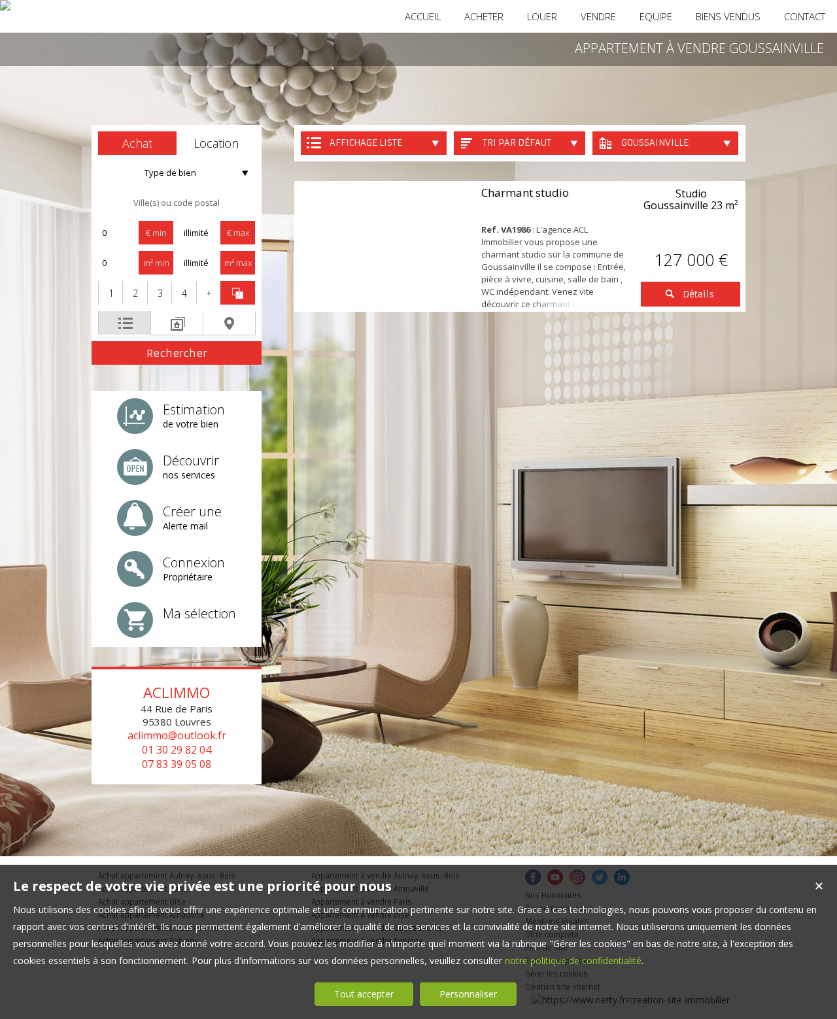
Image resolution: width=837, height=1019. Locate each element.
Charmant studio (525, 192)
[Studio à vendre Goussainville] (384, 246)
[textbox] (176, 202)
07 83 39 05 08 (176, 764)
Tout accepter (364, 994)
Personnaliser (468, 994)
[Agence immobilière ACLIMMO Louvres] (5, 5)
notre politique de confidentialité (573, 960)
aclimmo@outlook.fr (177, 735)
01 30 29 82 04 (176, 750)
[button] (137, 143)
